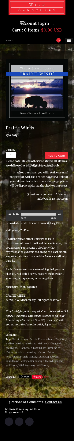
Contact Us (53, 402)
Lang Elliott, (39, 347)
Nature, (42, 352)
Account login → (37, 23)
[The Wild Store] (37, 13)
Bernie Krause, (20, 339)
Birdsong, (31, 343)
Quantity (10, 149)
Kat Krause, (26, 347)
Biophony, (61, 339)
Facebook (9, 421)
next (18, 214)
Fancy (45, 376)
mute (59, 214)
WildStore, (43, 365)
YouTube (29, 421)
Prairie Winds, (28, 356)
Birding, (20, 343)
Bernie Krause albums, (42, 339)
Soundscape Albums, (48, 356)
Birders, (10, 343)
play (14, 214)
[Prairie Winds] (37, 90)
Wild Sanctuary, (27, 365)
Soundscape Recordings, (44, 361)
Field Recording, (47, 343)
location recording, (26, 352)
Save (38, 376)
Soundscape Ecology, (18, 361)
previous (9, 214)
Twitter (19, 421)
